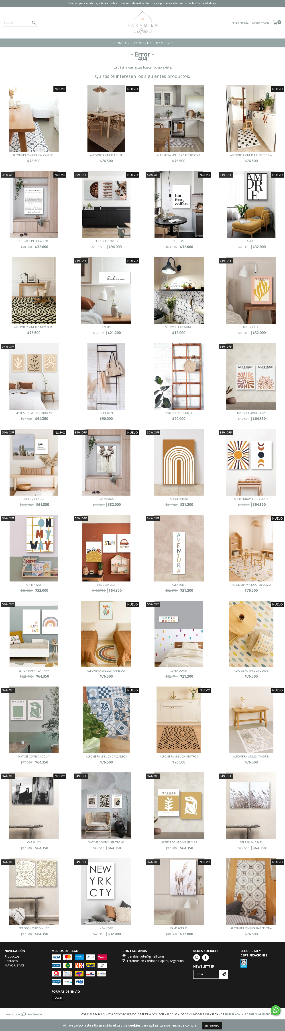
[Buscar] (33, 22)
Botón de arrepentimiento (263, 1014)
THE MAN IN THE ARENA (34, 241)
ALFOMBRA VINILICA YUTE (106, 155)
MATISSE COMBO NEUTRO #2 (179, 842)
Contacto (142, 43)
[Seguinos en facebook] (205, 957)
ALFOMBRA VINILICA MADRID (251, 756)
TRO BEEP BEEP (106, 585)
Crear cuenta (240, 23)
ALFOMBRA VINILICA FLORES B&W (251, 155)
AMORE (251, 241)
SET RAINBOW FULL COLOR (251, 499)
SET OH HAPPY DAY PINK (33, 670)
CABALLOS (34, 842)
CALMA (106, 327)
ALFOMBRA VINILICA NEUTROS (179, 756)
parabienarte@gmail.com (146, 956)
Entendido (212, 1025)
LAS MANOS (106, 499)
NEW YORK (106, 928)
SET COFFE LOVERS (106, 241)
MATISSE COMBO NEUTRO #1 (106, 842)
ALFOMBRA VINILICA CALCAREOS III (178, 155)
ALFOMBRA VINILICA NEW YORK (33, 327)
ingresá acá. (232, 1014)
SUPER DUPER (178, 670)
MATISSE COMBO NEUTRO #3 (34, 413)
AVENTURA (178, 585)
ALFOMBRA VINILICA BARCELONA (251, 928)
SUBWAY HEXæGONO (178, 327)
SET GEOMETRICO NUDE (34, 928)
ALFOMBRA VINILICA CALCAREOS (106, 756)
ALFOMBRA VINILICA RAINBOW (106, 670)
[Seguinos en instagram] (196, 957)
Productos (120, 43)
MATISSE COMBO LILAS (251, 413)
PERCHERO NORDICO (178, 413)
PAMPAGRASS (178, 928)
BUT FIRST (179, 241)
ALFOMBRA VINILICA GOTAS (251, 670)
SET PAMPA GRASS (251, 842)
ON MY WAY (33, 585)
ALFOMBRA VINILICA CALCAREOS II (33, 155)
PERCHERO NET (106, 413)
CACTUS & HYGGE (33, 499)
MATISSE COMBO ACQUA (33, 756)
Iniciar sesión (260, 23)
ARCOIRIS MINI (179, 499)
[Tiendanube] (23, 1015)
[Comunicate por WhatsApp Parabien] (276, 1010)
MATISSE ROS (251, 327)
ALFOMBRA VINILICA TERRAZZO (251, 585)
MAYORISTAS (165, 43)
